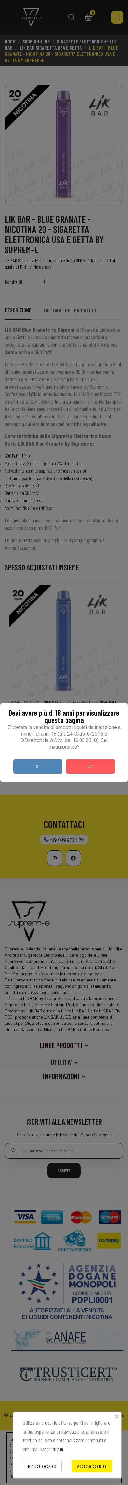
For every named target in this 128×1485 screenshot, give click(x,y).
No (90, 766)
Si (37, 766)
